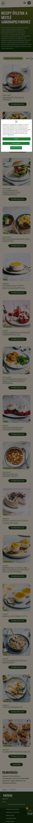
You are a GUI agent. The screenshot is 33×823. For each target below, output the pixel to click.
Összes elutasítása (16, 143)
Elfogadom (16, 138)
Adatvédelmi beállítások (16, 147)
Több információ (10, 134)
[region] (16, 135)
